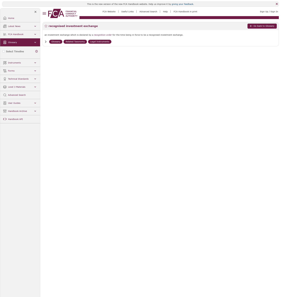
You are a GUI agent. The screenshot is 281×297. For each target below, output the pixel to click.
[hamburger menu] (44, 13)
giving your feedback (182, 4)
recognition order (103, 35)
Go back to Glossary (263, 26)
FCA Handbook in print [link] (185, 11)
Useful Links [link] (127, 11)
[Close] (277, 4)
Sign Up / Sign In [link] (269, 11)
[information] (36, 51)
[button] (45, 41)
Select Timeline (15, 51)
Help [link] (165, 11)
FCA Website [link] (109, 11)
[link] (63, 13)
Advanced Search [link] (148, 11)
